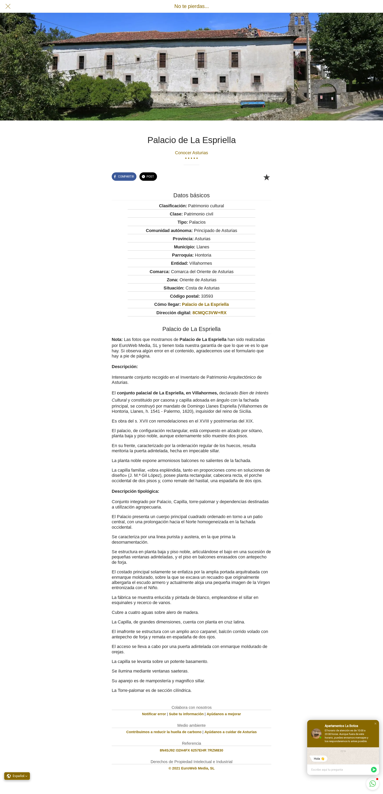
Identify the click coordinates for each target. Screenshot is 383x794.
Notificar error (154, 714)
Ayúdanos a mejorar (224, 714)
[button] (375, 724)
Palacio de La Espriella (205, 304)
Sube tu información (186, 714)
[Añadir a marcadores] (266, 177)
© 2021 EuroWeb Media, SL (192, 768)
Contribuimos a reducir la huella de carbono (163, 732)
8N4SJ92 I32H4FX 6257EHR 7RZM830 (191, 750)
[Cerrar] (8, 6)
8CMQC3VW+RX (209, 312)
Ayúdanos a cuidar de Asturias (230, 732)
